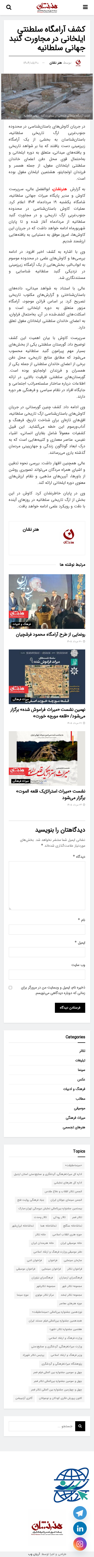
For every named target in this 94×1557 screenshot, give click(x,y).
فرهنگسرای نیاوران (42, 1278)
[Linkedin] (80, 1528)
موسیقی (79, 1108)
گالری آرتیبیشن (24, 1398)
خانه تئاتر (40, 1235)
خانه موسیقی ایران (71, 1243)
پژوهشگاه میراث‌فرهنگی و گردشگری (62, 1364)
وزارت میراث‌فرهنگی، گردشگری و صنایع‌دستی (56, 1347)
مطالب (80, 1098)
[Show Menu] (85, 7)
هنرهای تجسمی (74, 1127)
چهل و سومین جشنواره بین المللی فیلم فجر (57, 1372)
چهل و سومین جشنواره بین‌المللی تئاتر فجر (58, 1381)
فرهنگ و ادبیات (22, 624)
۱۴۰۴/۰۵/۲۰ (31, 63)
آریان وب (34, 1554)
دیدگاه (79, 856)
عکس (81, 1079)
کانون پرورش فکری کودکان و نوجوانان (60, 1398)
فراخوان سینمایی (51, 1269)
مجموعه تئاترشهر (46, 1286)
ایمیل (79, 942)
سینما (81, 1070)
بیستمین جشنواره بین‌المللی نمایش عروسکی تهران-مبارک (50, 1208)
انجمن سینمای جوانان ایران (66, 1200)
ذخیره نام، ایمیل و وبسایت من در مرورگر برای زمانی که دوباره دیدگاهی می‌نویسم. (53, 990)
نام (81, 920)
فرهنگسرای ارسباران (70, 1278)
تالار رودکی (59, 1217)
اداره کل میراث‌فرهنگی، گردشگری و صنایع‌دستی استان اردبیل (48, 1174)
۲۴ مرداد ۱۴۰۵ (74, 805)
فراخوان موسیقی (25, 1269)
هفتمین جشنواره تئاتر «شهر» (65, 1329)
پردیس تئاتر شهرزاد (33, 1355)
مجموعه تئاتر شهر (72, 1286)
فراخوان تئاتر (74, 1269)
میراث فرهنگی (21, 699)
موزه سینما (23, 1295)
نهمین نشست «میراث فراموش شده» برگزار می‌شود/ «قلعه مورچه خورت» (48, 712)
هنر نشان (56, 63)
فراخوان (52, 1260)
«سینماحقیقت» (73, 1165)
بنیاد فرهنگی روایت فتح (30, 1200)
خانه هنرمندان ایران (42, 1243)
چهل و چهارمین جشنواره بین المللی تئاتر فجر (56, 1390)
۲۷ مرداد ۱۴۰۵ (74, 723)
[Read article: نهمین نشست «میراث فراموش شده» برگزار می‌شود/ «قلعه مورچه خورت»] (47, 676)
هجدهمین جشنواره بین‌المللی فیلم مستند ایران (55, 1321)
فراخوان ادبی (34, 1260)
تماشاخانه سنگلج (72, 1226)
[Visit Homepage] (47, 8)
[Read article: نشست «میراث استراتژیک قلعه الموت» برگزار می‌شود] (47, 758)
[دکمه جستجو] (8, 7)
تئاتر (82, 1051)
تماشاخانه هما (48, 1226)
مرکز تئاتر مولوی (44, 1295)
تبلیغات (80, 1060)
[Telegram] (80, 1513)
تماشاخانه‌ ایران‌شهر (23, 1226)
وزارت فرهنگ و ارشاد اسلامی (65, 1338)
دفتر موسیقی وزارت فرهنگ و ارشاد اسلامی (58, 1252)
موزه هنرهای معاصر (70, 1303)
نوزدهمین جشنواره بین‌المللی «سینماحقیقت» (57, 1312)
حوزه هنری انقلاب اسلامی (67, 1235)
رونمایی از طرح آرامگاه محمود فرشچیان (50, 634)
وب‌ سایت (78, 965)
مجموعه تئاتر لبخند (71, 1295)
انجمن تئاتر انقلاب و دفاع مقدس (63, 1191)
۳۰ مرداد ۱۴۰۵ (74, 641)
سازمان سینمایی (73, 1260)
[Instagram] (80, 1544)
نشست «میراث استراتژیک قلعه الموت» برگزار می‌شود (50, 794)
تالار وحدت (40, 1217)
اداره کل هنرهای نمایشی (68, 1183)
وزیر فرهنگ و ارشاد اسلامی (66, 1355)
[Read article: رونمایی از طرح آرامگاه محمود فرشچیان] (47, 601)
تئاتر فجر (77, 1217)
